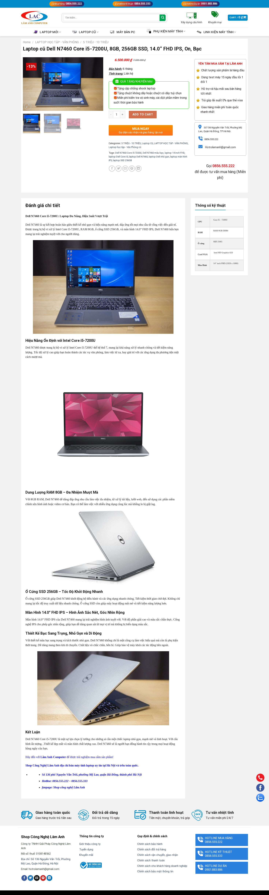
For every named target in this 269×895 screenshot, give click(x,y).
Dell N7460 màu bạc (153, 152)
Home (27, 42)
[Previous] (29, 84)
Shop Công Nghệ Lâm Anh (42, 765)
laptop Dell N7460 (138, 156)
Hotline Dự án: (201, 3)
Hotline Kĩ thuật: (133, 3)
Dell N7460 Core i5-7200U (128, 152)
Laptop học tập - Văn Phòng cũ (125, 147)
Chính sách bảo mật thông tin (155, 871)
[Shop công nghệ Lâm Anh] (34, 18)
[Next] (97, 84)
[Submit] (163, 17)
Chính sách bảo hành (149, 844)
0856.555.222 (223, 166)
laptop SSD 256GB (122, 160)
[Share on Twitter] (118, 169)
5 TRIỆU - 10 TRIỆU (96, 42)
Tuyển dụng (86, 849)
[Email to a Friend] (125, 169)
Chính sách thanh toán (151, 860)
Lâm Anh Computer (53, 757)
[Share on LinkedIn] (138, 169)
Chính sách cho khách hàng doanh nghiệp (162, 866)
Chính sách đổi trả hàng (151, 849)
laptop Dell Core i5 (118, 156)
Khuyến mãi (86, 855)
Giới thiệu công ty (89, 844)
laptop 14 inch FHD (174, 152)
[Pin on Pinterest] (132, 169)
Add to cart (142, 114)
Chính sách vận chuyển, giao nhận (157, 855)
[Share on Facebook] (112, 169)
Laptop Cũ (147, 143)
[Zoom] (27, 106)
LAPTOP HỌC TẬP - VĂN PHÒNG (57, 42)
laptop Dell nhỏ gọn (159, 156)
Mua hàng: (68, 3)
